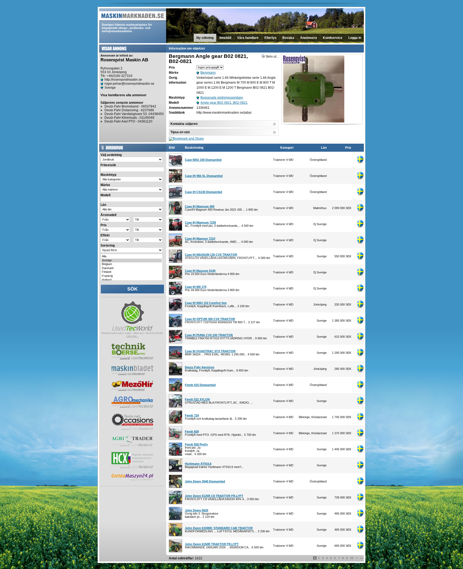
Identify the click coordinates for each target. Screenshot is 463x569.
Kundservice (332, 38)
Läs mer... (132, 335)
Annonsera (308, 38)
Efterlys (270, 38)
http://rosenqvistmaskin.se (123, 79)
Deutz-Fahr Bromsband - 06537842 (130, 106)
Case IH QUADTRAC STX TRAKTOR (210, 351)
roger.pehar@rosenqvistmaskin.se (129, 83)
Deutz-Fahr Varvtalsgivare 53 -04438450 (134, 114)
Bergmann (208, 73)
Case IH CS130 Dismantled (203, 192)
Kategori (286, 148)
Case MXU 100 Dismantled (203, 159)
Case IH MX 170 (195, 286)
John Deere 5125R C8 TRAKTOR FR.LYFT (214, 495)
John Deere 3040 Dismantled (205, 481)
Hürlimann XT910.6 (198, 463)
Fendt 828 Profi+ (196, 444)
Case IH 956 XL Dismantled (204, 175)
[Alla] (131, 257)
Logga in (354, 38)
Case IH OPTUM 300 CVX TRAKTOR (210, 319)
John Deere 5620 (196, 510)
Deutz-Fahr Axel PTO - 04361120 (128, 121)
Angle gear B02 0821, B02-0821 (224, 103)
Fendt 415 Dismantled (200, 384)
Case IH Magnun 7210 (200, 238)
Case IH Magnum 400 (199, 206)
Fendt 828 (192, 431)
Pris (348, 148)
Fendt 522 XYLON (197, 399)
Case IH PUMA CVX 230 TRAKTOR (209, 335)
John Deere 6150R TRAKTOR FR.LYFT (212, 544)
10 (351, 558)
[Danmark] (131, 268)
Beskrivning (194, 148)
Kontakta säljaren (183, 124)
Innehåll (225, 38)
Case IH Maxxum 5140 (200, 270)
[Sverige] (131, 261)
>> (361, 558)
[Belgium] (131, 264)
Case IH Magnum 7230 (200, 222)
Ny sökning (205, 38)
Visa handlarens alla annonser (123, 95)
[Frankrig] (131, 276)
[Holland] (131, 280)
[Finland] (131, 272)
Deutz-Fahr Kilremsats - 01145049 (129, 118)
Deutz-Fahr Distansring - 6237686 (129, 110)
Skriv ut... (272, 56)
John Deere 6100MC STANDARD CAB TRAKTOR (219, 528)
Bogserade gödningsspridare (221, 97)
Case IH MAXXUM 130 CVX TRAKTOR (211, 254)
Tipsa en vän (180, 132)
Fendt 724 (192, 415)
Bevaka (288, 38)
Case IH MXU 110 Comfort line (206, 302)
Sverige (110, 88)
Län (324, 148)
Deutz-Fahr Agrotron (199, 367)
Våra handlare (248, 38)
